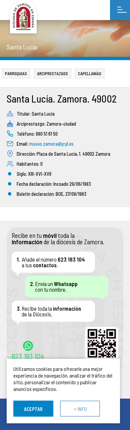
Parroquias (16, 73)
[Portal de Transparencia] (23, 16)
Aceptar (33, 409)
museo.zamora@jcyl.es (51, 144)
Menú (120, 10)
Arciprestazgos (52, 73)
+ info (80, 409)
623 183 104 (28, 355)
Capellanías (89, 73)
